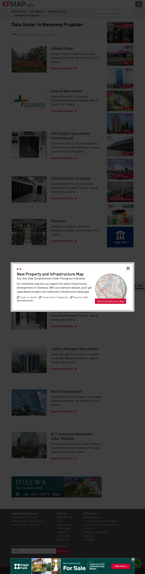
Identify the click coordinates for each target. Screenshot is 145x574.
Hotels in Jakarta (28, 297)
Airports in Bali (80, 297)
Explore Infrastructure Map (110, 301)
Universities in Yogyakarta (55, 297)
